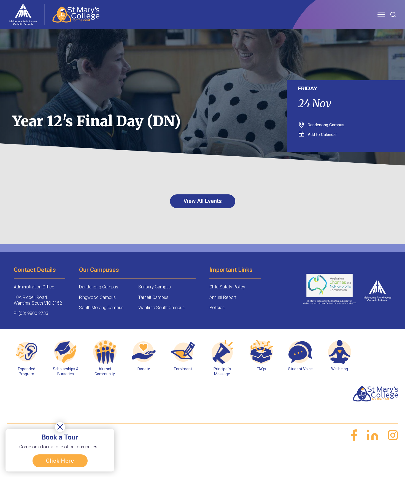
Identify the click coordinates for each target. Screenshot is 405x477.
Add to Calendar (322, 134)
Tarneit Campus (153, 297)
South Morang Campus (101, 307)
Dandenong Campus (98, 287)
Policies (217, 307)
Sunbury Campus (154, 287)
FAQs (261, 369)
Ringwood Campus (97, 297)
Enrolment (183, 369)
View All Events (202, 201)
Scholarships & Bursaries (66, 371)
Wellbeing (339, 369)
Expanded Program (26, 371)
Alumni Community (104, 371)
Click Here (60, 460)
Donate (143, 369)
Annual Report (222, 297)
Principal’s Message (222, 371)
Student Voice (300, 369)
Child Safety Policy (227, 287)
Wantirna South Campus (161, 307)
